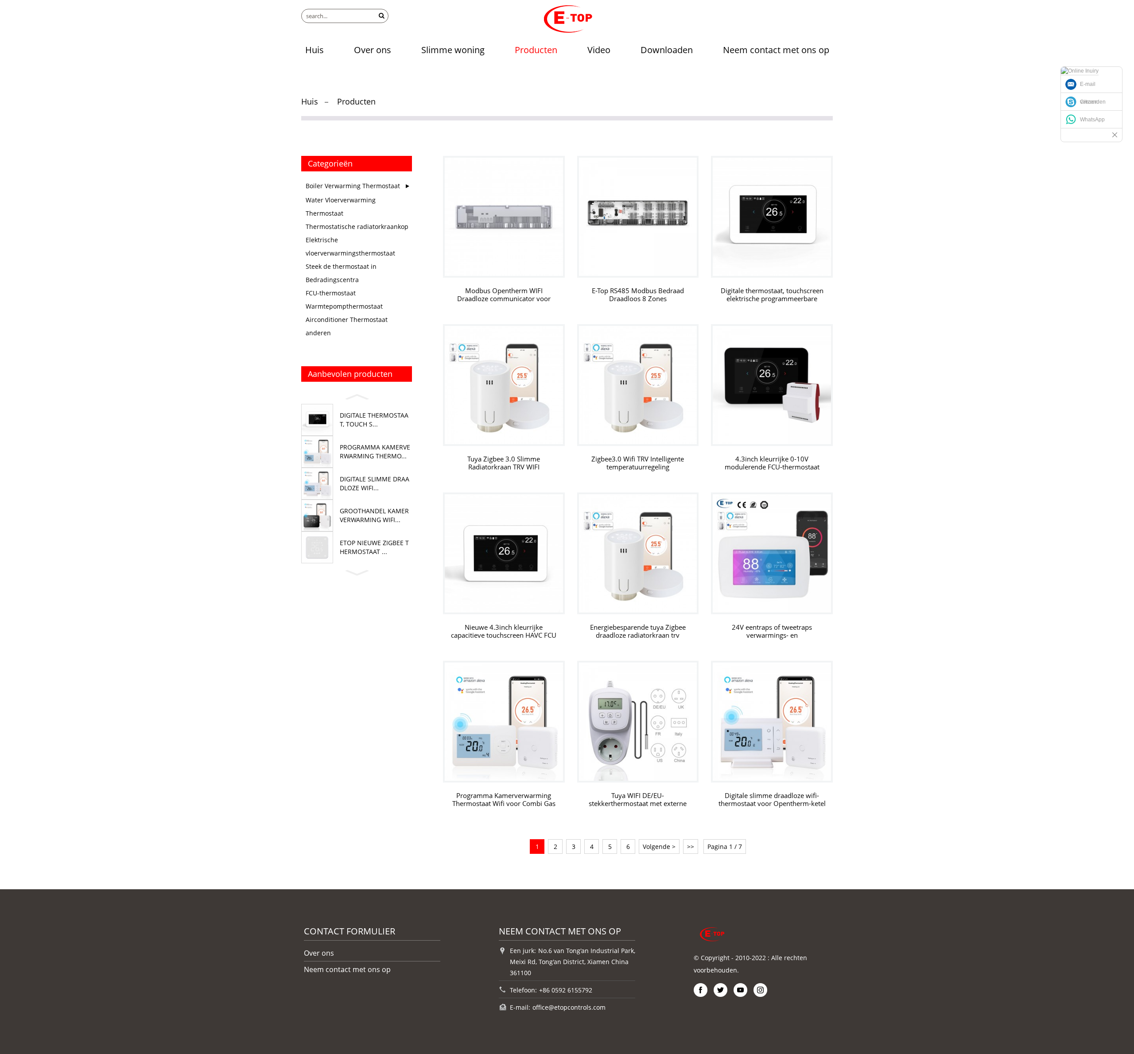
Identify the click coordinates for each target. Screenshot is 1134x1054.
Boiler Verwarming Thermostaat (353, 186)
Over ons (372, 50)
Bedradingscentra (332, 279)
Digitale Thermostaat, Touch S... (374, 419)
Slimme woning (453, 50)
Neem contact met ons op (776, 50)
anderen (318, 333)
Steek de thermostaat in (341, 266)
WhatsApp (1092, 119)
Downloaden (667, 50)
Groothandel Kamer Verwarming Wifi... (374, 515)
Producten (536, 50)
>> (690, 846)
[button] (356, 395)
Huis (314, 50)
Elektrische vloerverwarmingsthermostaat (350, 246)
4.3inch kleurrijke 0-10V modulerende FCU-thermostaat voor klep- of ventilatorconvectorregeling (772, 463)
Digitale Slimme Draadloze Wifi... (374, 483)
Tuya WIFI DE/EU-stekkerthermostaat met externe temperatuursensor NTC (638, 799)
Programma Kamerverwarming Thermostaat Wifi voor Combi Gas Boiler (503, 799)
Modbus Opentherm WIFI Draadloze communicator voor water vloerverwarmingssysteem (504, 295)
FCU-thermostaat (331, 293)
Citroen (1089, 102)
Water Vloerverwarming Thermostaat (341, 206)
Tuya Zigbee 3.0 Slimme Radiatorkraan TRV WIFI (503, 463)
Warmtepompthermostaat (344, 306)
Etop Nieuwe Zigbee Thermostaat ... (374, 547)
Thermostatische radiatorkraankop (357, 226)
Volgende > (659, 846)
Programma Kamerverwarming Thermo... (375, 451)
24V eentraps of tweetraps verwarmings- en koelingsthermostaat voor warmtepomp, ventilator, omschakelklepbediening (772, 631)
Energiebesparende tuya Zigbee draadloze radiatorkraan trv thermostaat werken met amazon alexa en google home (637, 631)
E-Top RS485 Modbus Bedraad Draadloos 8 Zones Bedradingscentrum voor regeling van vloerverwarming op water (637, 295)
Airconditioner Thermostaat (347, 319)
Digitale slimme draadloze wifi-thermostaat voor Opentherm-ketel (772, 799)
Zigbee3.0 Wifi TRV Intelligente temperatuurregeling (637, 463)
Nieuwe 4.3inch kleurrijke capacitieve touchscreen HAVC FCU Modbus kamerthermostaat (503, 631)
